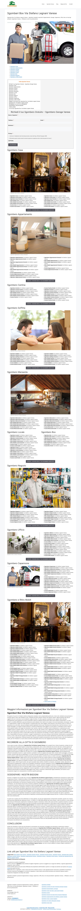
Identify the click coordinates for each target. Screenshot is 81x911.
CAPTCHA (10, 140)
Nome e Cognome (13, 115)
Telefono (11, 120)
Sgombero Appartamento (16, 67)
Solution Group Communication (49, 909)
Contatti (71, 4)
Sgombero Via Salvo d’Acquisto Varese (51, 900)
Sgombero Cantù (46, 892)
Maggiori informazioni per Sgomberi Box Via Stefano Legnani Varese (24, 101)
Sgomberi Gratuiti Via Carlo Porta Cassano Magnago (54, 894)
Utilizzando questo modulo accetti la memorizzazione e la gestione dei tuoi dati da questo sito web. (30, 138)
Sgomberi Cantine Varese (33, 854)
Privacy (10, 133)
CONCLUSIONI (12, 107)
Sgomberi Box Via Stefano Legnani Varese (18, 102)
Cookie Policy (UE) (43, 907)
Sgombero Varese (41, 856)
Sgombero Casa (14, 66)
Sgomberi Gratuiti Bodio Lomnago (50, 888)
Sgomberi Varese (50, 4)
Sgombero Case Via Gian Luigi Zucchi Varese (52, 890)
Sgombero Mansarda (13, 91)
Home (43, 4)
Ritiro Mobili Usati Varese (20, 854)
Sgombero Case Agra (47, 902)
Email (42, 120)
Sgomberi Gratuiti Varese (46, 854)
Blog (57, 4)
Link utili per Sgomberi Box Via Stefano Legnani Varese (21, 108)
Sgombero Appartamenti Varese (28, 856)
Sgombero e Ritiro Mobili (16, 77)
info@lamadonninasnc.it (16, 899)
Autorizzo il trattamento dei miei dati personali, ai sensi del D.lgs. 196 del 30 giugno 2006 (28, 136)
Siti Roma (59, 909)
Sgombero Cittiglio (46, 884)
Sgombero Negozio (14, 75)
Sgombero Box (13, 74)
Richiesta (11, 125)
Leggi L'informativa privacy (32, 907)
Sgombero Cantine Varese (13, 856)
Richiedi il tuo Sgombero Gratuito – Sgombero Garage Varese (23, 84)
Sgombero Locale (14, 72)
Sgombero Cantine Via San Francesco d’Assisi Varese (54, 886)
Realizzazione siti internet (36, 909)
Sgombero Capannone (14, 98)
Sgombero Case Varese (52, 856)
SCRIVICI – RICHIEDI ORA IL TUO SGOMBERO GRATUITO (40, 210)
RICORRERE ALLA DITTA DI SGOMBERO (18, 104)
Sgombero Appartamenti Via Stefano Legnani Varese (54, 896)
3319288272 (15, 898)
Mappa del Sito (64, 4)
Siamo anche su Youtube (50, 701)
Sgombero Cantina (14, 69)
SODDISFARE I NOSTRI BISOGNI (16, 105)
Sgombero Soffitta (14, 71)
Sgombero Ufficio (13, 97)
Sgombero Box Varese (67, 854)
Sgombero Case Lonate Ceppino (49, 898)
